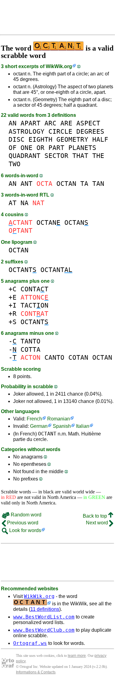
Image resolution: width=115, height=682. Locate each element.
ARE (66, 123)
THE (98, 155)
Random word (25, 514)
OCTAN (66, 183)
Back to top (95, 516)
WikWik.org (59, 66)
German (39, 426)
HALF (100, 139)
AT (13, 203)
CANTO (54, 357)
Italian (82, 426)
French (34, 418)
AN (13, 123)
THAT (80, 155)
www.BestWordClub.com (44, 630)
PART (56, 147)
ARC (50, 123)
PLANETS (82, 147)
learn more (77, 655)
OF (13, 147)
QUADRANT (24, 155)
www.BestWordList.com (44, 617)
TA (84, 183)
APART (30, 123)
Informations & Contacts (36, 672)
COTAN (78, 357)
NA (25, 203)
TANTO (30, 341)
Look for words (24, 530)
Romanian (58, 418)
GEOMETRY (72, 139)
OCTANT (22, 270)
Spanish (62, 426)
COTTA (30, 349)
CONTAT (34, 289)
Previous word (22, 522)
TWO (15, 164)
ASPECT (88, 123)
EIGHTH (40, 139)
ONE (27, 147)
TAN (98, 183)
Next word (97, 522)
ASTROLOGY (26, 131)
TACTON (34, 305)
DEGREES (90, 131)
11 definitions (44, 609)
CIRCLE (60, 131)
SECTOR (56, 155)
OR (40, 147)
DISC (17, 139)
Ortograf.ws (30, 643)
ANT (27, 183)
